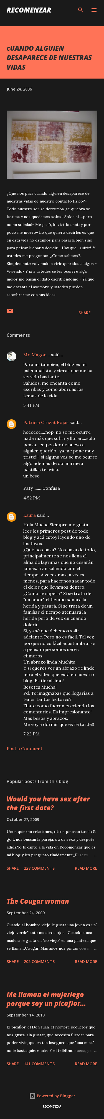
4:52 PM (31, 498)
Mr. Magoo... (36, 354)
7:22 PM (31, 734)
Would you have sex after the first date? (48, 803)
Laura (29, 515)
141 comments (39, 1063)
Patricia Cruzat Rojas (46, 422)
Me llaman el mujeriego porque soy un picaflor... (46, 999)
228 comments (39, 868)
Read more (86, 868)
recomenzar (29, 9)
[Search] (80, 10)
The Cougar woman (38, 901)
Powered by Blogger (55, 1095)
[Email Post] (10, 312)
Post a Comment (24, 748)
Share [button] (84, 312)
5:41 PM (31, 405)
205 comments (39, 961)
